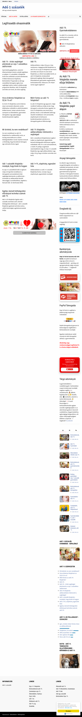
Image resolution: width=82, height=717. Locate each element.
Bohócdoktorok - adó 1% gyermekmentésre (75, 465)
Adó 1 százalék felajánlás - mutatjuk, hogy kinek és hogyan (14, 165)
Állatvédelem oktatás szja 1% (74, 454)
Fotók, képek (24, 16)
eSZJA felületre (71, 92)
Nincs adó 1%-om (65, 637)
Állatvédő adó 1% (61, 686)
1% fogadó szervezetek (38, 16)
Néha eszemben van (66, 632)
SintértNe (31, 706)
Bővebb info (68, 708)
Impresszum (5, 714)
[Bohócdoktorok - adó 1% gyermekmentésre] (64, 462)
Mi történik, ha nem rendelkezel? (15, 129)
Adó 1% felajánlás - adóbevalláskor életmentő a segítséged (42, 132)
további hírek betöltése (29, 233)
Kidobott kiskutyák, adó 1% (74, 528)
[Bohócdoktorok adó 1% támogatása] (64, 487)
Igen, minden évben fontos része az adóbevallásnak (69, 625)
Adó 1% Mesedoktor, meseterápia (65, 689)
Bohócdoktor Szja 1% (62, 696)
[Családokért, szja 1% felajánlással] (64, 506)
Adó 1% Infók (13, 16)
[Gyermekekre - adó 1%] (64, 497)
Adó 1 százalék (13, 7)
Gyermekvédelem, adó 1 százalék (74, 517)
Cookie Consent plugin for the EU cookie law (68, 714)
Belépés (16, 1)
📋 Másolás (74, 51)
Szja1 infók (32, 696)
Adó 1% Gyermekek (73, 445)
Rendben (68, 711)
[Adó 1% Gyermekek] (64, 444)
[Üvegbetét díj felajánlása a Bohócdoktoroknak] (70, 235)
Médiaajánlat (21, 714)
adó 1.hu (31, 699)
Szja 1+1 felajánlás (34, 686)
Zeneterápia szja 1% (34, 691)
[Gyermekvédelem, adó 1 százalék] (64, 516)
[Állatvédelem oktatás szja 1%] (64, 453)
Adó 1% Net (59, 691)
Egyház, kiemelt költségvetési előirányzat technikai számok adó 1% (14, 193)
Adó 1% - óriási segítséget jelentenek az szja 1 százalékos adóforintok (14, 64)
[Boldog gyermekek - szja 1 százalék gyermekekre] (64, 474)
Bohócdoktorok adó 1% (35, 689)
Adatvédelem (13, 714)
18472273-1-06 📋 (29, 56)
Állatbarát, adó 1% (34, 701)
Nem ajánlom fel (65, 635)
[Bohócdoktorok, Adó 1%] (64, 435)
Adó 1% (33, 61)
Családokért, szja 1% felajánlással (74, 507)
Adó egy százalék (61, 694)
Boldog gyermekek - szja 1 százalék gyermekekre (74, 477)
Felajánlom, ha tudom (66, 630)
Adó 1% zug (32, 704)
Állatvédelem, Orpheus (35, 694)
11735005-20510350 (73, 193)
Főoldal (3, 16)
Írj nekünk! (69, 421)
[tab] (63, 430)
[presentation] (63, 430)
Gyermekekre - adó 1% (74, 497)
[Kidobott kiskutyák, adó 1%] (64, 526)
